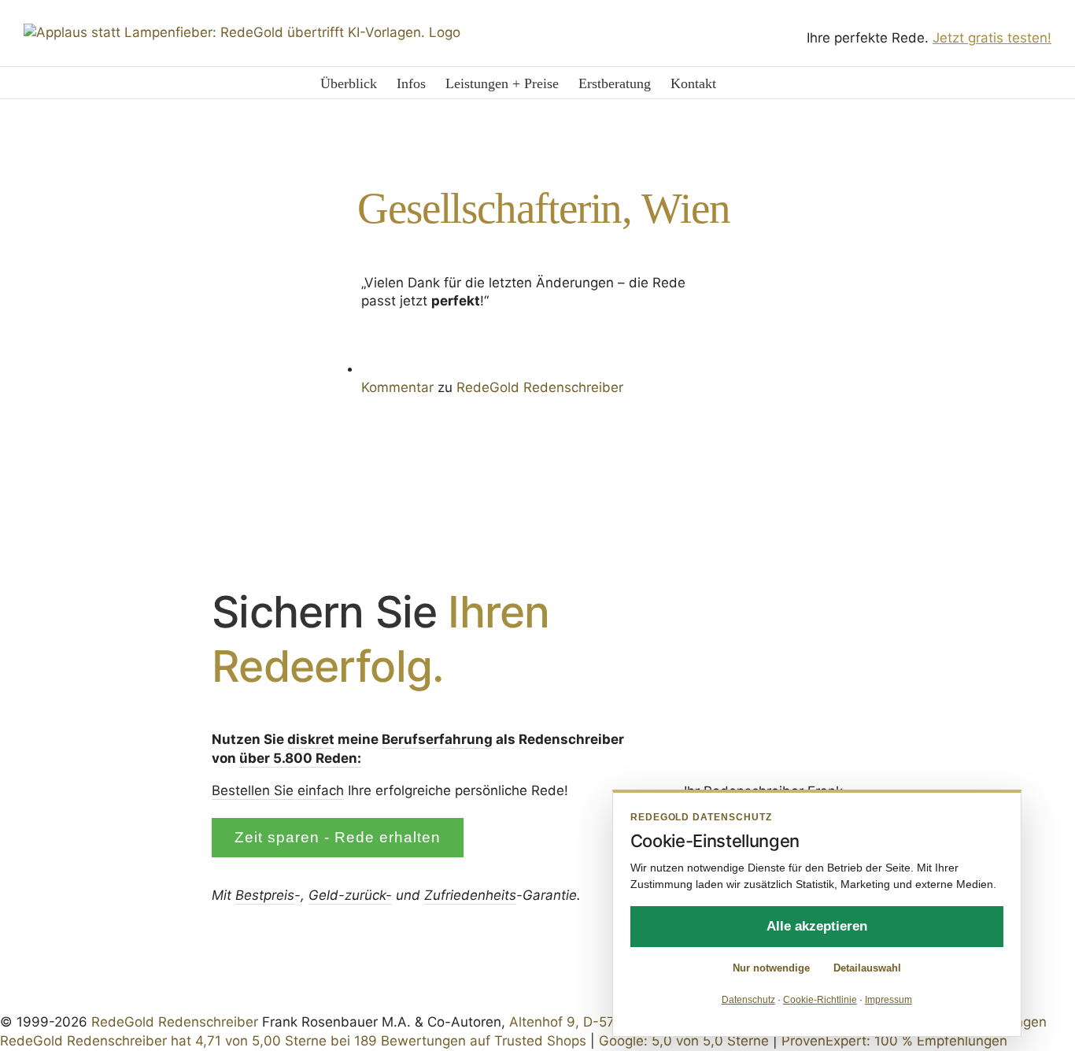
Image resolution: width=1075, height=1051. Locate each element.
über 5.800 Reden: (300, 758)
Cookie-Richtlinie (820, 999)
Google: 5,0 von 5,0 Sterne (684, 1041)
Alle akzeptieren (817, 926)
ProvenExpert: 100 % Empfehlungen (894, 1041)
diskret (310, 739)
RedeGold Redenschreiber (174, 1022)
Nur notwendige (771, 968)
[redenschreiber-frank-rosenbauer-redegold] (763, 607)
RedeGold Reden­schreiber (539, 387)
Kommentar (397, 387)
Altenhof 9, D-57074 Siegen (597, 1022)
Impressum (888, 999)
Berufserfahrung (437, 739)
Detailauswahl (867, 968)
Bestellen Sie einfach (278, 790)
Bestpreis (264, 895)
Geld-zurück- (350, 895)
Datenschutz (748, 999)
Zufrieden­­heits (470, 895)
